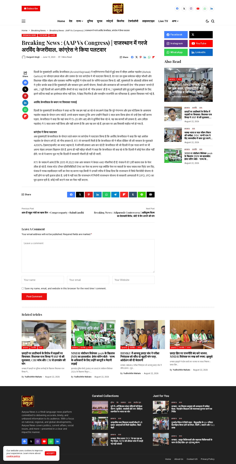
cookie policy (13, 456)
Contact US (192, 459)
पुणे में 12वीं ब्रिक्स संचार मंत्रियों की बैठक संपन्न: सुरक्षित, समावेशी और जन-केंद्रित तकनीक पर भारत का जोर (126, 409)
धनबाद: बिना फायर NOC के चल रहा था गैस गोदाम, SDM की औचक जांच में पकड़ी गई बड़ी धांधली (127, 441)
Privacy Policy (207, 459)
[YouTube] (198, 8)
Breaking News (38, 30)
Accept (50, 453)
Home (24, 30)
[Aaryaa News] (118, 8)
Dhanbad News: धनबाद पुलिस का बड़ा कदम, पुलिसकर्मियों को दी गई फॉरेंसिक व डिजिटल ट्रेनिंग (187, 88)
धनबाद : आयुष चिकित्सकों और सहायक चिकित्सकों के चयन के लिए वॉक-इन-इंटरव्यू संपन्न (191, 441)
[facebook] (177, 8)
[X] (184, 8)
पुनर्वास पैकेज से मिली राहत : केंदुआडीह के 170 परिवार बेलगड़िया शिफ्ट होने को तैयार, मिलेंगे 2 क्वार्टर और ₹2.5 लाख (192, 425)
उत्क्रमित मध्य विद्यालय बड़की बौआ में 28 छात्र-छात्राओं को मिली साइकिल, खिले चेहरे (126, 425)
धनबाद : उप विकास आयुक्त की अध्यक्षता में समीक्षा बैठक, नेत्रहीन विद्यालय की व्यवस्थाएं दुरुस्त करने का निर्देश (191, 409)
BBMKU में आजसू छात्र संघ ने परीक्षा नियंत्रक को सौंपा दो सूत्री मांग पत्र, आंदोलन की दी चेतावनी (139, 356)
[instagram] (191, 8)
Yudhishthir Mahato (180, 96)
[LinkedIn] (211, 8)
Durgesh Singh (33, 57)
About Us (178, 459)
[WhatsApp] (204, 8)
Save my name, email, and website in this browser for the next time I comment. (65, 288)
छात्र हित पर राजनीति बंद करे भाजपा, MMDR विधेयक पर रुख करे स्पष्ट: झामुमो (191, 355)
